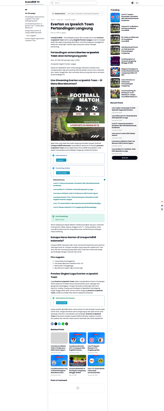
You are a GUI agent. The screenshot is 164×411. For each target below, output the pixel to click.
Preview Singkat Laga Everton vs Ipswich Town (34, 39)
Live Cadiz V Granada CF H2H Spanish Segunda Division (83, 14)
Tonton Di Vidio (62, 173)
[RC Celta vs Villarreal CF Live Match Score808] (115, 39)
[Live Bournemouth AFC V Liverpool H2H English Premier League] (77, 338)
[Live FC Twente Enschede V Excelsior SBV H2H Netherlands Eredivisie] (115, 17)
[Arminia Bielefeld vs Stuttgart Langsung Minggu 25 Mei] (77, 360)
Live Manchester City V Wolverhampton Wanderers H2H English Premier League (75, 198)
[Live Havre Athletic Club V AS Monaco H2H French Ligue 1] (59, 338)
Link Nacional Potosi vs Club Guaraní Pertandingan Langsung (129, 50)
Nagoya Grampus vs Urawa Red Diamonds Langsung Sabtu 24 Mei (130, 72)
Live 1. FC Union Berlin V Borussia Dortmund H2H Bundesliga (77, 203)
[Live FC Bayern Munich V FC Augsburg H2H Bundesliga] (96, 338)
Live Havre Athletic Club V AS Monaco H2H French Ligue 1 (75, 193)
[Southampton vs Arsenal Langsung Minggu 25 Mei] (115, 61)
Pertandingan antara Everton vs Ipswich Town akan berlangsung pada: (34, 19)
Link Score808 (61, 302)
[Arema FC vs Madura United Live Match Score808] (115, 28)
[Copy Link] (66, 323)
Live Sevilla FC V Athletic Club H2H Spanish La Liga (73, 189)
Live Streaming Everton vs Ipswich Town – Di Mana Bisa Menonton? (34, 26)
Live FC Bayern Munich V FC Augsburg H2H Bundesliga (74, 207)
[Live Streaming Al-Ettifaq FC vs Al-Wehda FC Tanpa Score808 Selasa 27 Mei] (115, 94)
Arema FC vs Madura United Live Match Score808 (129, 28)
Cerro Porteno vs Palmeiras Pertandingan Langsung (128, 83)
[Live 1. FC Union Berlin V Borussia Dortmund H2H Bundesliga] (96, 360)
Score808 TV (32, 1)
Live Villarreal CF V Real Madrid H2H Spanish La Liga (124, 117)
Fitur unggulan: (31, 36)
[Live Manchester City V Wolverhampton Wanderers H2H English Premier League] (59, 360)
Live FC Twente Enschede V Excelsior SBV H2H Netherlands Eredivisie (76, 184)
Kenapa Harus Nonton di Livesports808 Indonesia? (33, 32)
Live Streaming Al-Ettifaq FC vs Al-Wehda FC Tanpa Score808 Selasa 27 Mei (129, 94)
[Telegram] (59, 323)
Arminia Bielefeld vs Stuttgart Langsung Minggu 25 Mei (77, 371)
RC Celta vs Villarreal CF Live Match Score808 (129, 39)
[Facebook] (52, 323)
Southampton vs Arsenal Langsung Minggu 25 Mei (128, 61)
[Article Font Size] (137, 3)
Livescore (60, 160)
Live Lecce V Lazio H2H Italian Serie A (123, 135)
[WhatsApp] (63, 323)
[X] (55, 323)
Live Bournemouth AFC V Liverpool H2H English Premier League (77, 348)
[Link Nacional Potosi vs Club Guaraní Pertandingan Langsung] (115, 50)
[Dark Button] (132, 3)
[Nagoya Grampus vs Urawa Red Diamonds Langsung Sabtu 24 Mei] (115, 72)
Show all (125, 158)
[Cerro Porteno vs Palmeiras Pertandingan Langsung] (115, 83)
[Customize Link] (162, 205)
